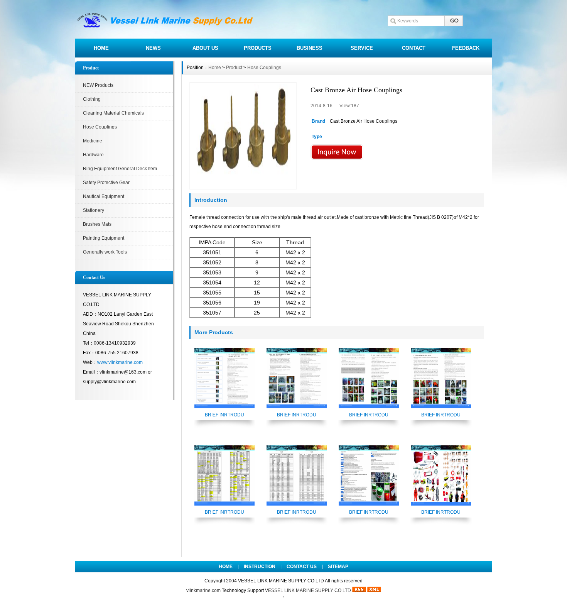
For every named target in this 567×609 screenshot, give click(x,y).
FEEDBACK (465, 48)
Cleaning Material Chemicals (113, 113)
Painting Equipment (103, 238)
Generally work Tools (105, 252)
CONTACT (413, 48)
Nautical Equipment (103, 196)
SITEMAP (338, 566)
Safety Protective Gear (106, 182)
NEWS (153, 48)
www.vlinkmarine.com (120, 362)
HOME (101, 48)
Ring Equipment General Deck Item (120, 168)
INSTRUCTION (259, 566)
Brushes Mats (97, 224)
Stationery (93, 210)
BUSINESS (309, 48)
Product (234, 67)
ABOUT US (205, 48)
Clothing (92, 99)
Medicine (92, 141)
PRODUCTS (258, 48)
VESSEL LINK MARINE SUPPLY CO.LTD (308, 590)
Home (214, 67)
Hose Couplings (100, 127)
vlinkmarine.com (203, 590)
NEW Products (98, 85)
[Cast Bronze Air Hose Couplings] (243, 135)
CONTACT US (302, 566)
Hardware (93, 154)
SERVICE (362, 48)
